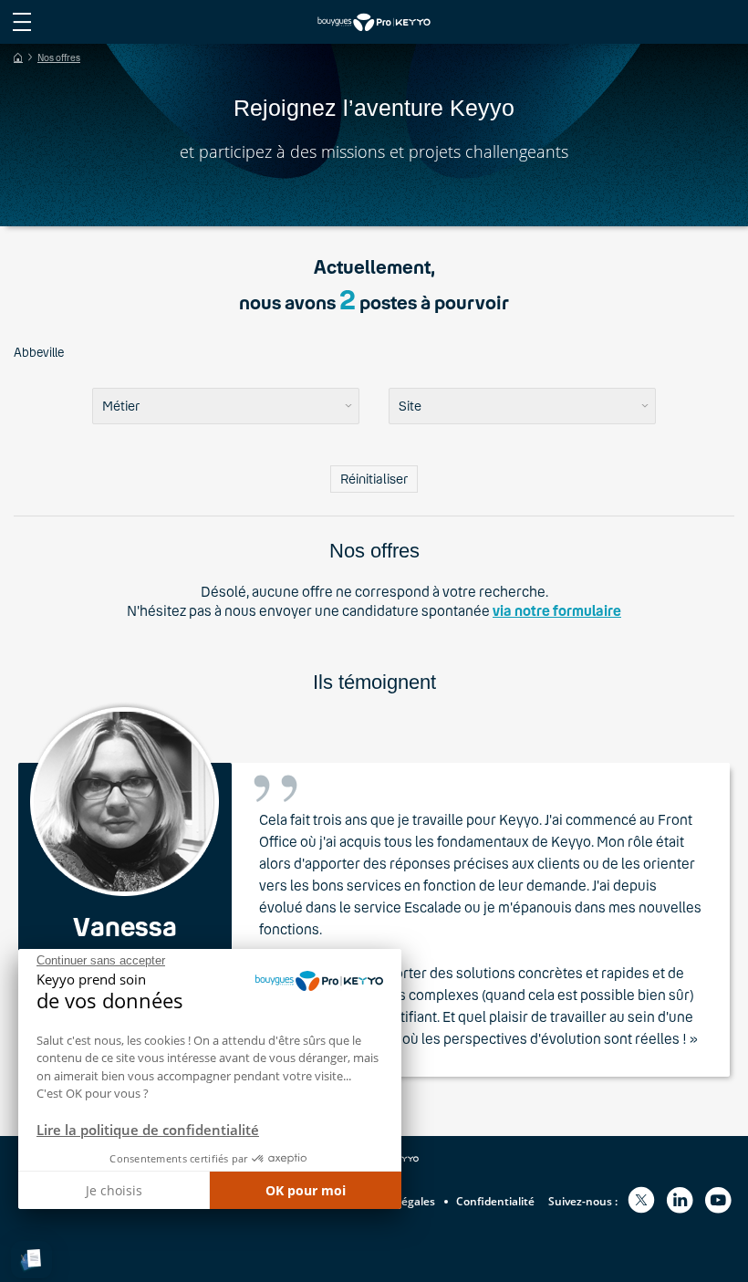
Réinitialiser (374, 478)
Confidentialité (495, 1201)
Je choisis (114, 1190)
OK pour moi (305, 1190)
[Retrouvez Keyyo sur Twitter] (641, 1201)
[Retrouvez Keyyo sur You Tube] (717, 1201)
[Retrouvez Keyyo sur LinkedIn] (679, 1201)
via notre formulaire (557, 610)
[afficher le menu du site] (22, 22)
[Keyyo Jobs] (374, 22)
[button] (31, 1259)
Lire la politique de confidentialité (147, 1129)
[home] (18, 57)
